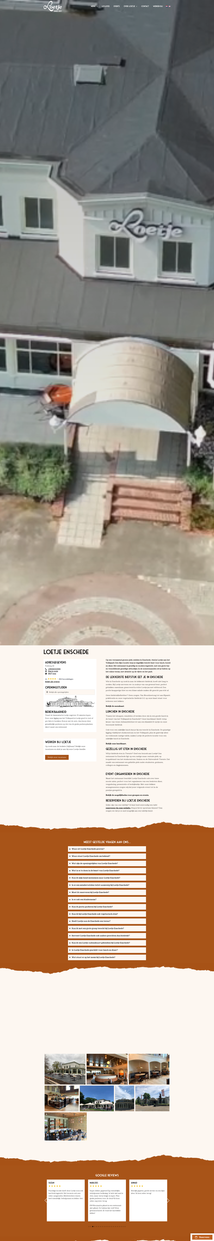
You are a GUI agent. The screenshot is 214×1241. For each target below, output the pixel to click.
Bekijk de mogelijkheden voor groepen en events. (127, 795)
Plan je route (53, 671)
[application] (96, 6)
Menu (93, 6)
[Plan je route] (46, 671)
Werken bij (158, 6)
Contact (145, 6)
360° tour (52, 673)
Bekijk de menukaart (115, 706)
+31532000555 (54, 669)
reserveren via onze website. (118, 808)
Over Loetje (129, 6)
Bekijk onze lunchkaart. (116, 743)
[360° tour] (46, 673)
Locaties (106, 6)
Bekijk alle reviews (52, 682)
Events (117, 6)
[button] (45, 1200)
